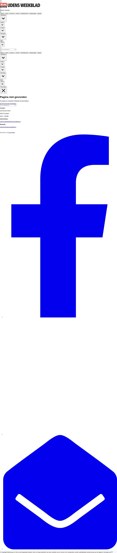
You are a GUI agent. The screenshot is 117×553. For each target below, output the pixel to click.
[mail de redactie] (60, 549)
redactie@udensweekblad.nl (8, 127)
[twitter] (60, 434)
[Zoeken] (15, 49)
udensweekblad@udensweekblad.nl (10, 121)
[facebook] (60, 317)
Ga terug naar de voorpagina (8, 103)
